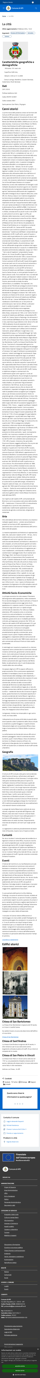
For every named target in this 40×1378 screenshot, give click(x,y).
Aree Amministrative (10, 1190)
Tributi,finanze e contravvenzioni (14, 1250)
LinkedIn (8, 1084)
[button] (20, 1375)
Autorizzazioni (8, 1259)
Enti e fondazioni (9, 1196)
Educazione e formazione (12, 1244)
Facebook (7, 1082)
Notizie (6, 1272)
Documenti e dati (9, 1205)
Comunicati (7, 1275)
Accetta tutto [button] (20, 1366)
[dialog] (20, 1362)
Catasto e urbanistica (11, 1229)
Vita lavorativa (8, 1220)
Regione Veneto (8, 2)
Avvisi (6, 1278)
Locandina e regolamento (10, 939)
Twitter (15, 1082)
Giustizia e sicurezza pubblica (13, 1247)
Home (4, 16)
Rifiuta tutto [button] (20, 1370)
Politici (6, 1199)
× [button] (38, 1349)
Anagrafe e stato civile (11, 1214)
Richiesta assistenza (10, 1335)
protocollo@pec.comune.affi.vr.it (15, 1306)
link (2, 1362)
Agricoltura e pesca (10, 1262)
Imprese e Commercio (11, 1223)
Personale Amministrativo (12, 1202)
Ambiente (7, 1253)
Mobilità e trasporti (10, 1235)
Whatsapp (24, 1082)
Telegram (33, 1082)
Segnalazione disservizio (12, 1329)
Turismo (6, 1232)
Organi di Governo (10, 1187)
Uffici (6, 1193)
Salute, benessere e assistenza (14, 1256)
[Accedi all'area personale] (33, 2)
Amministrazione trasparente (13, 1344)
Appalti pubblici (9, 1226)
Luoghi (6, 1286)
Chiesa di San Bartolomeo (10, 1037)
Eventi (6, 1289)
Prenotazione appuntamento (13, 1326)
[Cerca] (36, 8)
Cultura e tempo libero (11, 1217)
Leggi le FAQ (8, 1332)
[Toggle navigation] (4, 8)
